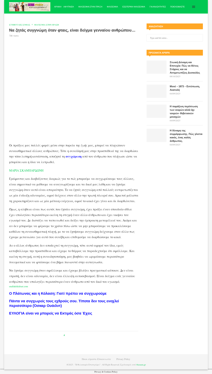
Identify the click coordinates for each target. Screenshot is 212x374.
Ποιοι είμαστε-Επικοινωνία (96, 359)
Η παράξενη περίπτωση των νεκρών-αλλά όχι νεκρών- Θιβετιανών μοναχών (184, 111)
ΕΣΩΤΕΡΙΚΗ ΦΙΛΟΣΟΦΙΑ (133, 7)
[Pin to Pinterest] (75, 335)
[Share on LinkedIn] (78, 335)
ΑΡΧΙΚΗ (57, 7)
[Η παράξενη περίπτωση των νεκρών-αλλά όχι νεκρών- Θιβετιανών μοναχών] (156, 111)
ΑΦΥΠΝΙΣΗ (68, 7)
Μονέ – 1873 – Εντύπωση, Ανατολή (185, 88)
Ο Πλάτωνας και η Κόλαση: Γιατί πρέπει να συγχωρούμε (57, 293)
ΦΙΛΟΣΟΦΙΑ (112, 7)
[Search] (201, 6)
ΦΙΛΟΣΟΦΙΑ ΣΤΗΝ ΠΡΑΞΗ (90, 7)
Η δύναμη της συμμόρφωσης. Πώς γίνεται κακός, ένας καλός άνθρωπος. (186, 135)
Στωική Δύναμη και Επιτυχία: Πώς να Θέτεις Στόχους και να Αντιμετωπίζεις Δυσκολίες (185, 67)
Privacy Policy (123, 359)
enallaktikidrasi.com (18, 286)
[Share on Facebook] (70, 335)
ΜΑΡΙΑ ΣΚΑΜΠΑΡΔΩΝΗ (26, 170)
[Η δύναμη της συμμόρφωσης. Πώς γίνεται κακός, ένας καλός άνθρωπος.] (156, 135)
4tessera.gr (141, 364)
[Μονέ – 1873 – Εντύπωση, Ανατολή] (156, 91)
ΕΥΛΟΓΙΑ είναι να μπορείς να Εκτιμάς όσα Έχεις (50, 313)
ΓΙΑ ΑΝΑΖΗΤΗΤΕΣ (158, 7)
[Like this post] (67, 335)
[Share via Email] (81, 335)
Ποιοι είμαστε (177, 7)
